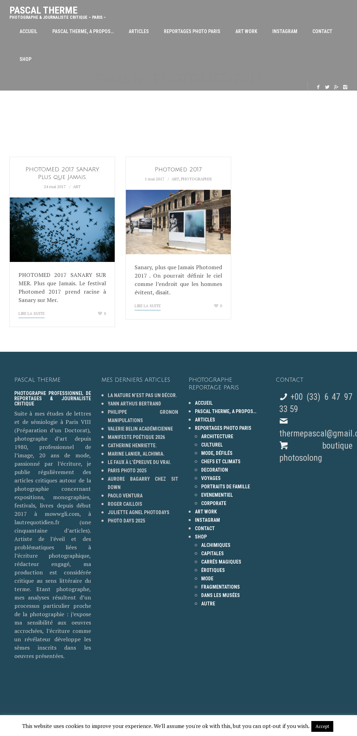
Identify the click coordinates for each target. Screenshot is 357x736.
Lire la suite (31, 313)
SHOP (25, 59)
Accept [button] (322, 726)
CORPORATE (213, 503)
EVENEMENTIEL (217, 495)
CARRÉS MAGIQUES (221, 562)
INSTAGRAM (284, 31)
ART (77, 186)
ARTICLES (139, 31)
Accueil (28, 31)
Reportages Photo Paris (192, 31)
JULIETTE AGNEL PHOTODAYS (138, 512)
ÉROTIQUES (213, 570)
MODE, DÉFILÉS (217, 453)
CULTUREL (212, 445)
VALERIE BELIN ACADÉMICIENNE (140, 429)
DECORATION (214, 470)
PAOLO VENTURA (125, 495)
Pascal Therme (57, 11)
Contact (322, 31)
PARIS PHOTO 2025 (127, 470)
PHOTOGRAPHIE (196, 178)
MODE (207, 578)
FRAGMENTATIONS (220, 587)
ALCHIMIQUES (215, 545)
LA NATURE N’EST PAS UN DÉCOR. (142, 395)
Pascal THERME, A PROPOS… (83, 31)
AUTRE (208, 603)
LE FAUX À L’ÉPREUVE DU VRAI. (139, 462)
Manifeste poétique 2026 (136, 437)
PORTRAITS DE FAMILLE (225, 486)
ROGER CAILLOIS (125, 504)
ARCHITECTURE (217, 436)
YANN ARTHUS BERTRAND (134, 403)
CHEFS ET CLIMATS (221, 461)
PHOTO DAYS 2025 (126, 521)
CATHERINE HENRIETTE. (132, 445)
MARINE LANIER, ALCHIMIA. (136, 454)
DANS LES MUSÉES (220, 595)
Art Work (246, 31)
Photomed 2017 (178, 169)
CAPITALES (212, 553)
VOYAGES (211, 478)
